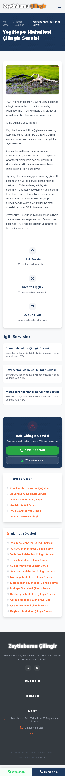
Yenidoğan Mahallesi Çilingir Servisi (32, 548)
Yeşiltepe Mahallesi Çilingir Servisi (31, 543)
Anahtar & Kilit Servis (23, 505)
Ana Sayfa (6, 23)
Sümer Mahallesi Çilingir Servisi (29, 565)
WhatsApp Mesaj (34, 460)
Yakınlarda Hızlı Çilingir (24, 516)
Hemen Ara (51, 771)
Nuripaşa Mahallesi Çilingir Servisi (31, 577)
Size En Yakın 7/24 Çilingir (26, 499)
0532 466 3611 (34, 450)
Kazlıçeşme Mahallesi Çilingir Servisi (32, 594)
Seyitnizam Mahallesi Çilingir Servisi (32, 571)
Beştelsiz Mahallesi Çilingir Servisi (31, 611)
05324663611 (30, 122)
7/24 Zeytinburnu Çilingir (25, 510)
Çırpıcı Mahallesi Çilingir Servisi (29, 605)
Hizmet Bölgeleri (19, 23)
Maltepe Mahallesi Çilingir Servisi (30, 588)
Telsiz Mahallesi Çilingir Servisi (29, 560)
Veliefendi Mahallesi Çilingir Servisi (32, 554)
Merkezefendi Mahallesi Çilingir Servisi (34, 582)
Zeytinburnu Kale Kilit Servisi (28, 493)
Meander (42, 757)
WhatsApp (18, 771)
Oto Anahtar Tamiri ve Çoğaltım (29, 488)
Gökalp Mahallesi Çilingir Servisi (30, 599)
